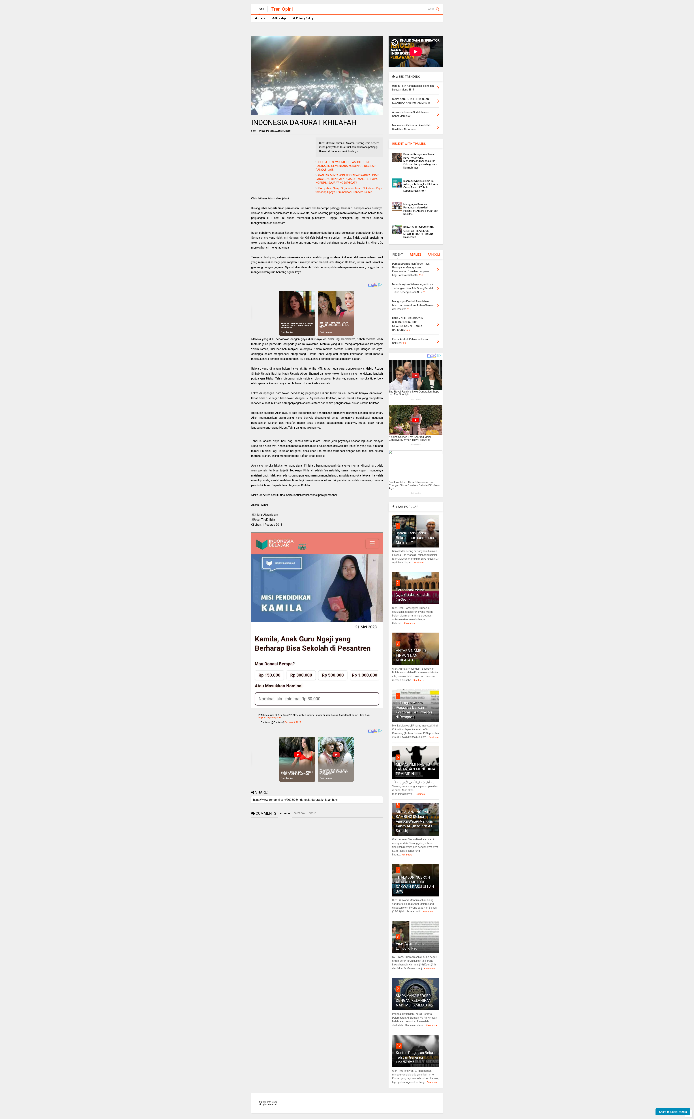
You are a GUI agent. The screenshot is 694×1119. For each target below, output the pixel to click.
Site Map (280, 18)
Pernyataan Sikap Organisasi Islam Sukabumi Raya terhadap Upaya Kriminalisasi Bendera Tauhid (349, 190)
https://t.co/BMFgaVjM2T (271, 717)
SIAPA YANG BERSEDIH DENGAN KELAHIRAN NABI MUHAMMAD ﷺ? (415, 1000)
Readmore (419, 562)
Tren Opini (282, 9)
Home (261, 18)
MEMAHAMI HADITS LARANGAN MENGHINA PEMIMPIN (415, 769)
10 (399, 1045)
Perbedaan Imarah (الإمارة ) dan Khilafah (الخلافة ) (412, 594)
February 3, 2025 (292, 722)
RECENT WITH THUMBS (409, 143)
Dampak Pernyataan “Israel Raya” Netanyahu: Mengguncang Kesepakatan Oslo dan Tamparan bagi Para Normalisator (420, 161)
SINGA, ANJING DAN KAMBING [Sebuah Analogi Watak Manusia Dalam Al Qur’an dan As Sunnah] (414, 821)
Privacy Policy (304, 18)
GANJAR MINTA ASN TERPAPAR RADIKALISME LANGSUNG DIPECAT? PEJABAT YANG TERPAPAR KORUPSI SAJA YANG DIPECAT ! (347, 179)
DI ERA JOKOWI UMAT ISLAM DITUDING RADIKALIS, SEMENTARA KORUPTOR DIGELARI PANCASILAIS (346, 165)
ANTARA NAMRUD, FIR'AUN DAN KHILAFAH (411, 655)
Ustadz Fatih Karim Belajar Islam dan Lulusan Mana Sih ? (416, 538)
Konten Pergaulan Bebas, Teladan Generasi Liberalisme (415, 1057)
